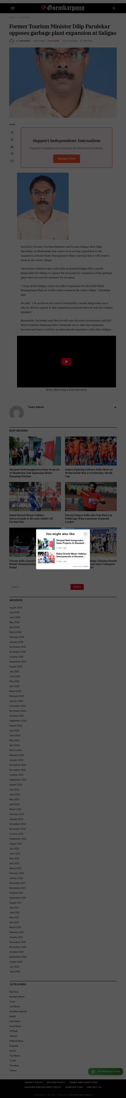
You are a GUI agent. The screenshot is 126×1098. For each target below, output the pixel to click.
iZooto (85, 566)
